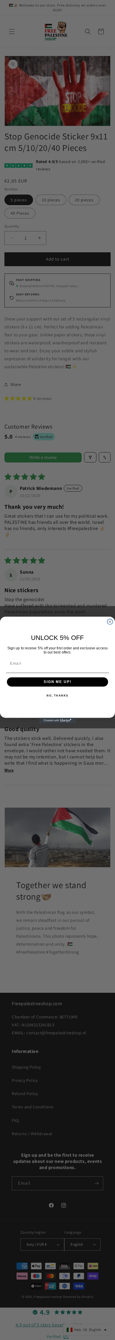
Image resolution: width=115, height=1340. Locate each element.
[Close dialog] (110, 622)
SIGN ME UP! (57, 682)
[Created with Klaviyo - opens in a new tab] (57, 720)
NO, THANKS (57, 695)
